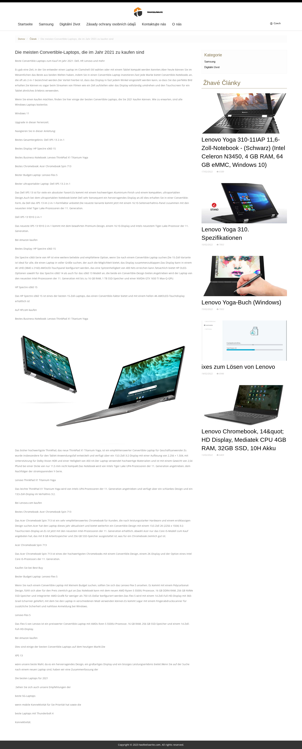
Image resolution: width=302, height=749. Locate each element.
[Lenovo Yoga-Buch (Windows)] (244, 277)
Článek (33, 39)
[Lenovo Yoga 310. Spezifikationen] (244, 204)
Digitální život (70, 24)
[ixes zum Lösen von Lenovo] (244, 341)
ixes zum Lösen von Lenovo (238, 367)
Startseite (25, 24)
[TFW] (151, 12)
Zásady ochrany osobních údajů (111, 24)
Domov (21, 39)
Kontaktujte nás (154, 24)
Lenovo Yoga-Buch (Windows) (241, 302)
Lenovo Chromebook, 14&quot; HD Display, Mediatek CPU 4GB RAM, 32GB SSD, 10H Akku (244, 439)
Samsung (46, 24)
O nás (177, 24)
